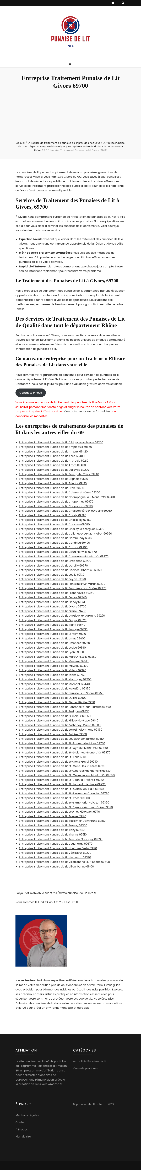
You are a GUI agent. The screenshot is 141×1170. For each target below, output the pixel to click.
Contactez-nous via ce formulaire (87, 411)
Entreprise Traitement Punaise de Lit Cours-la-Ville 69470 (58, 552)
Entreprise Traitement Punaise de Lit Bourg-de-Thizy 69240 (59, 474)
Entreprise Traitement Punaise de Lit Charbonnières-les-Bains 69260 (65, 511)
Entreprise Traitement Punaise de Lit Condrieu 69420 (54, 543)
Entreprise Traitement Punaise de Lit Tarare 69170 (52, 816)
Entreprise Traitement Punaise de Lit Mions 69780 (52, 675)
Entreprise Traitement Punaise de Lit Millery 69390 (52, 670)
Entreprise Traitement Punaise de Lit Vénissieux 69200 (55, 853)
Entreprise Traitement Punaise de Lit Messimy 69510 (54, 661)
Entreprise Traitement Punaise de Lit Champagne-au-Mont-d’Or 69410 (67, 497)
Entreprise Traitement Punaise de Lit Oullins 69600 (52, 698)
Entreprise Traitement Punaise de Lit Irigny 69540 (52, 625)
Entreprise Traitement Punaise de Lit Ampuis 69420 (53, 452)
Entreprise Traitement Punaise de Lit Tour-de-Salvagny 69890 (60, 839)
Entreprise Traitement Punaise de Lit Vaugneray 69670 (56, 844)
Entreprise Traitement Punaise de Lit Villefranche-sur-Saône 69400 (64, 862)
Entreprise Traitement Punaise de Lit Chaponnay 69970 (56, 502)
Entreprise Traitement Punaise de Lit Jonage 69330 (53, 629)
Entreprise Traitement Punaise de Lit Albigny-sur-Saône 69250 (61, 442)
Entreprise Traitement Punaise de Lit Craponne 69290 (55, 561)
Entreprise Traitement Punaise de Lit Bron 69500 (51, 488)
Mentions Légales (27, 1115)
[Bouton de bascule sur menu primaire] (70, 64)
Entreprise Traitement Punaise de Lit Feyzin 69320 (52, 579)
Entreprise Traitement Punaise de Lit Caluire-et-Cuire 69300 (59, 492)
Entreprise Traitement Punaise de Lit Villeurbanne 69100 (56, 867)
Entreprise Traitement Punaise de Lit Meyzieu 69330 (53, 666)
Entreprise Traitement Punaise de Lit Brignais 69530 (53, 479)
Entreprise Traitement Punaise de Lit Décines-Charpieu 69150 (60, 570)
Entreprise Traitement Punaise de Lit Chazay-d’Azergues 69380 (61, 529)
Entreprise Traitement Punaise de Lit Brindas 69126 (53, 483)
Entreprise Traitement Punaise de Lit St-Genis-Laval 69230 (58, 762)
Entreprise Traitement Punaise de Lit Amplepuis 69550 (55, 447)
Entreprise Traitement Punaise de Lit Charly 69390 (52, 515)
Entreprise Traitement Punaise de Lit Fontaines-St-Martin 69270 (62, 584)
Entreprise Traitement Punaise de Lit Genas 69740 (53, 597)
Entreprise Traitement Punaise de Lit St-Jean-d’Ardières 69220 (61, 780)
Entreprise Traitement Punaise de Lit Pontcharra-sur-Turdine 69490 (65, 707)
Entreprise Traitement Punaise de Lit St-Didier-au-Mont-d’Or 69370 (64, 752)
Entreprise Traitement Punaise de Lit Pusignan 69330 (54, 711)
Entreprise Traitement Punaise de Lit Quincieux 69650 (55, 716)
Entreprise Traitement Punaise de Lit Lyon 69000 (51, 652)
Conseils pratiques (85, 1068)
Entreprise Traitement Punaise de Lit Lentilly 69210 (52, 634)
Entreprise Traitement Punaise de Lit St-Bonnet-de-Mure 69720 (62, 743)
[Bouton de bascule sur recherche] (123, 3)
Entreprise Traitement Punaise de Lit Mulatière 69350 (54, 689)
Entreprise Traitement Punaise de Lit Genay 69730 (52, 602)
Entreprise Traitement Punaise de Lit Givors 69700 (52, 606)
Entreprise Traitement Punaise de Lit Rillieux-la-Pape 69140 (58, 721)
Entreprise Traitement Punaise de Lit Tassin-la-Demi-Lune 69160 (62, 821)
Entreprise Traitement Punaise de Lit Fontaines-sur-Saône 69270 (62, 588)
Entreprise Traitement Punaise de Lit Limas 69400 (52, 638)
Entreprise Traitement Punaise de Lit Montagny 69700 (55, 679)
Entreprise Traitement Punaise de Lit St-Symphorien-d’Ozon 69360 (64, 803)
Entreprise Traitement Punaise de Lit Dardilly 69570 (53, 566)
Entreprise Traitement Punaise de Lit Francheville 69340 (56, 593)
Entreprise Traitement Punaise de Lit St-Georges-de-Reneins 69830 (65, 771)
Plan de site (23, 1137)
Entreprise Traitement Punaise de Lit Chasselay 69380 (55, 520)
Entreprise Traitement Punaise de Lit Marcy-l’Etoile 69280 (57, 657)
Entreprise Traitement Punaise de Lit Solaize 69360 (53, 734)
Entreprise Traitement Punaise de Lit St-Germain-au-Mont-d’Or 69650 (67, 775)
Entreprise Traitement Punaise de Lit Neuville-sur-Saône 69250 (61, 693)
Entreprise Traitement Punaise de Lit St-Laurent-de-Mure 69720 (62, 784)
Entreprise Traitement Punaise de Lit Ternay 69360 (53, 825)
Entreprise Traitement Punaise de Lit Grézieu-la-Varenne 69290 (62, 616)
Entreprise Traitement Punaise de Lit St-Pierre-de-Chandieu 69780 (64, 793)
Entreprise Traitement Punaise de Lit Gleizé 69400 (52, 611)
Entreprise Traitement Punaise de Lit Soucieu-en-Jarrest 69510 (61, 739)
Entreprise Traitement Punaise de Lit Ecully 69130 (51, 575)
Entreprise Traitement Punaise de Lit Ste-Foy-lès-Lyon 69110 (59, 812)
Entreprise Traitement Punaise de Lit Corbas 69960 (53, 547)
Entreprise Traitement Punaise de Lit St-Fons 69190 (53, 757)
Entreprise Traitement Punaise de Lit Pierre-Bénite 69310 (57, 702)
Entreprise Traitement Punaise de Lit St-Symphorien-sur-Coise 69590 (66, 807)
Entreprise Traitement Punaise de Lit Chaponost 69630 (56, 506)
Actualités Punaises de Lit (90, 1061)
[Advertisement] (70, 115)
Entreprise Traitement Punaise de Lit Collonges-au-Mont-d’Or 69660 (65, 534)
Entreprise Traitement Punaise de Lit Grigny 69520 (52, 620)
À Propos (21, 1129)
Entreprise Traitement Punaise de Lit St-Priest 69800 (54, 798)
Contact (21, 1122)
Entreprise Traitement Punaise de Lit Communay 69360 (56, 538)
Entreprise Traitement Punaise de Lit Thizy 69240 (52, 830)
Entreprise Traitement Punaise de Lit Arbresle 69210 (53, 461)
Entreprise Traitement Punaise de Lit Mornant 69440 (54, 684)
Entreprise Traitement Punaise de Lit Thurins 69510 (53, 835)
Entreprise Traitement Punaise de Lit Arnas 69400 (52, 465)
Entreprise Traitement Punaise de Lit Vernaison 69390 (55, 857)
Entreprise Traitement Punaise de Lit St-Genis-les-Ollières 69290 (62, 766)
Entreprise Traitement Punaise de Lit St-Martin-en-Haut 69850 (61, 789)
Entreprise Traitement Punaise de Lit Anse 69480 (52, 456)
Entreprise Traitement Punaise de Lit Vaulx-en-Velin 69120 (58, 848)
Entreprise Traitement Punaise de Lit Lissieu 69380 (52, 648)
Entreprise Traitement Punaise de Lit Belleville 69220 (54, 470)
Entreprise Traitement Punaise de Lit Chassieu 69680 (54, 524)
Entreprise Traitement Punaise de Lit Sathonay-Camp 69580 (60, 725)
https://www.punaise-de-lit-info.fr (73, 893)
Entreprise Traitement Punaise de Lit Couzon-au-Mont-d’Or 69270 (64, 556)
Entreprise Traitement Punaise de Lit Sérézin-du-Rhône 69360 (60, 730)
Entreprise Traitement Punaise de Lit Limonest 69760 (54, 643)
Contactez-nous (30, 393)
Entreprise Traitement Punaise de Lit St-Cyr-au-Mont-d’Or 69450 (63, 748)
